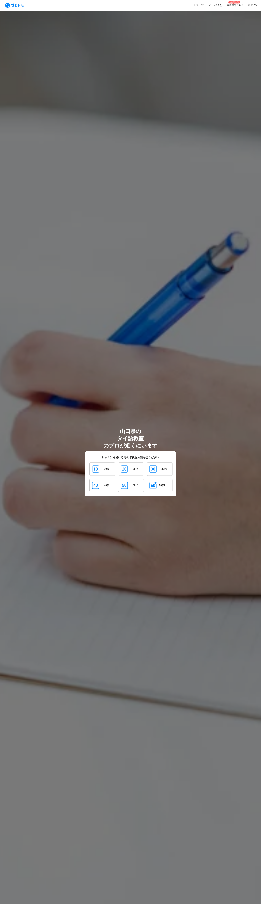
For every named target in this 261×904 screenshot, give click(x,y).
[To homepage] (14, 5)
